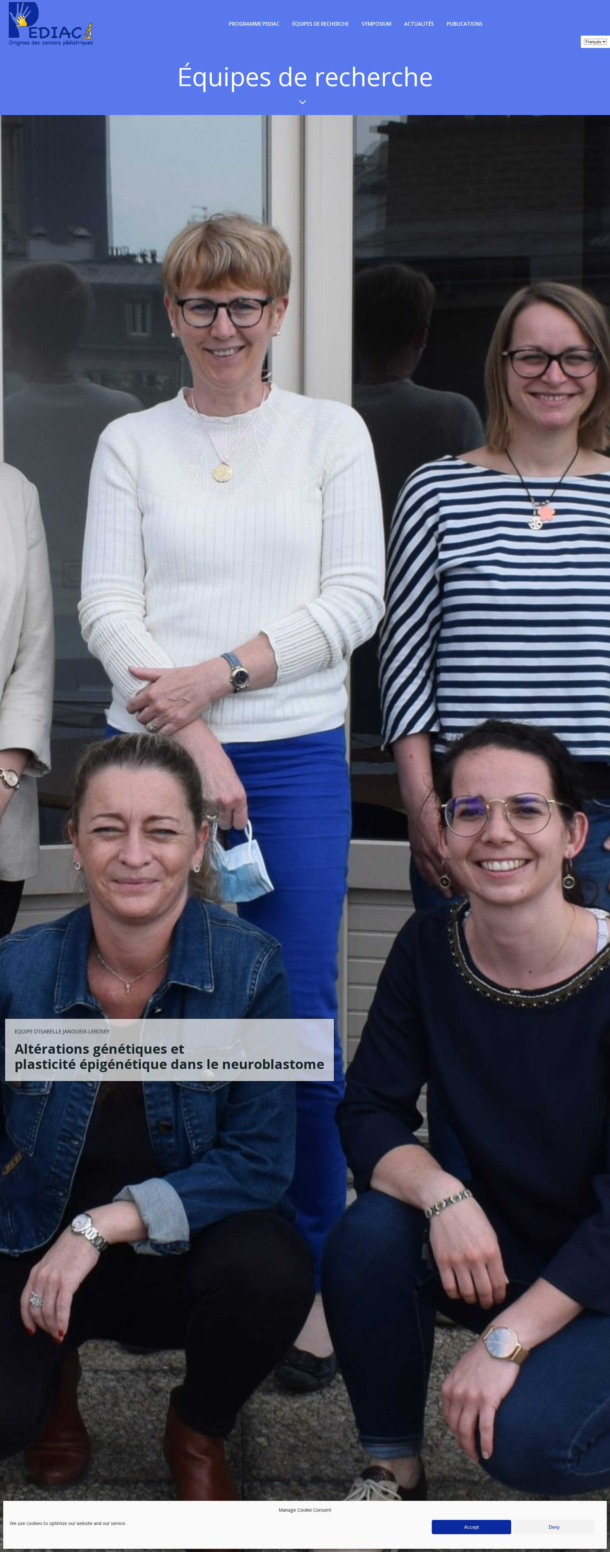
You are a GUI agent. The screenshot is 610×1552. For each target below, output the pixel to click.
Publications (465, 23)
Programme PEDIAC (254, 23)
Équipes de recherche (320, 23)
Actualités (419, 23)
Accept (471, 1527)
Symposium (376, 23)
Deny (554, 1527)
